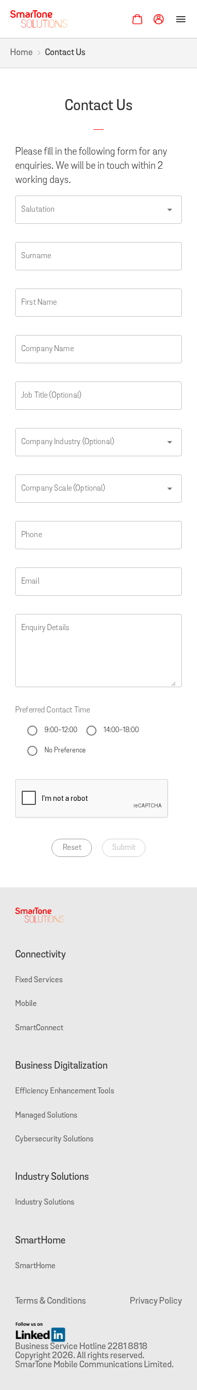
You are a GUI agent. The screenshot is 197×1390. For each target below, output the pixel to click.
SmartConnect (39, 1028)
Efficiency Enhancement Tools (64, 1091)
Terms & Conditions (50, 1301)
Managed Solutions (46, 1116)
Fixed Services (39, 980)
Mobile (26, 1004)
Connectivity (40, 955)
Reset (72, 848)
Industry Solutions (52, 1177)
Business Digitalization (61, 1066)
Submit (123, 848)
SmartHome (40, 1241)
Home (21, 53)
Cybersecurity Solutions (54, 1139)
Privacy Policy (156, 1301)
